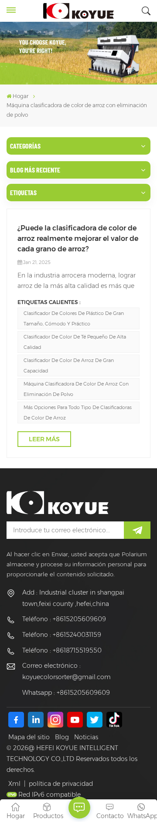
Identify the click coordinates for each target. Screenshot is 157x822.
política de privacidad (61, 784)
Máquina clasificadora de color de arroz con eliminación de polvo (76, 389)
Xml (14, 784)
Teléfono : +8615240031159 (61, 635)
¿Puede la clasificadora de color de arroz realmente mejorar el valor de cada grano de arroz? (77, 238)
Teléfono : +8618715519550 (62, 650)
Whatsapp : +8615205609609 (66, 693)
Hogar (20, 96)
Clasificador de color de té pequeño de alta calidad (75, 342)
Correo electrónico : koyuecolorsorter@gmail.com (66, 671)
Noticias (86, 737)
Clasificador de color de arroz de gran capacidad (69, 365)
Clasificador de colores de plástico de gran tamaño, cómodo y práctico (74, 318)
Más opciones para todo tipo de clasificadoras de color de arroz (78, 412)
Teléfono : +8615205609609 (64, 619)
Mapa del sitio (29, 737)
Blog (62, 737)
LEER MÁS (44, 439)
